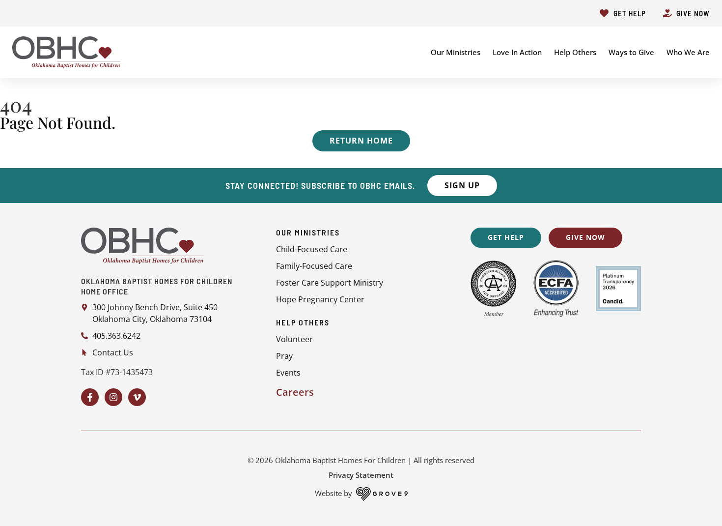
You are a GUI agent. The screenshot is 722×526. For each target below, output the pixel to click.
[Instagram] (113, 397)
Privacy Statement (361, 475)
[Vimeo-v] (137, 397)
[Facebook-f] (90, 397)
